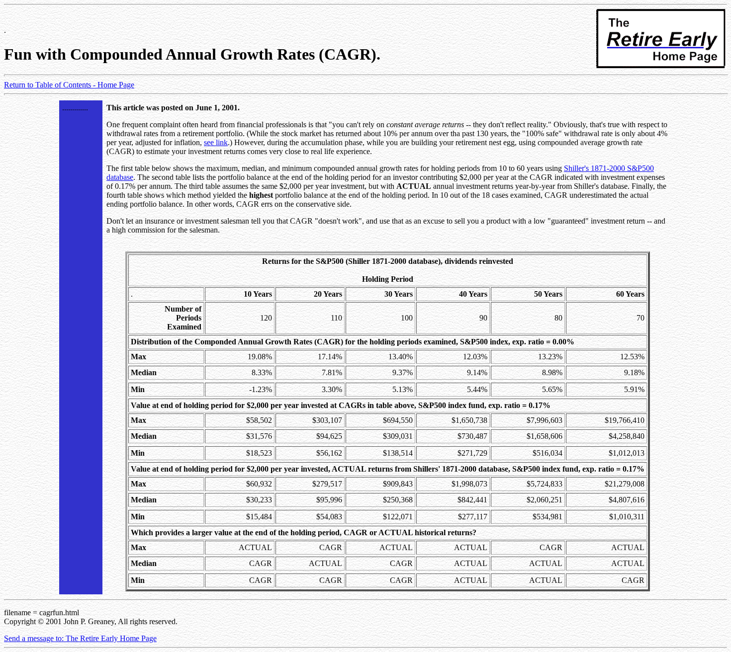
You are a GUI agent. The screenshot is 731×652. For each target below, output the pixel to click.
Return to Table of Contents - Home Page (69, 85)
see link (216, 142)
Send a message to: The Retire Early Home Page (80, 638)
